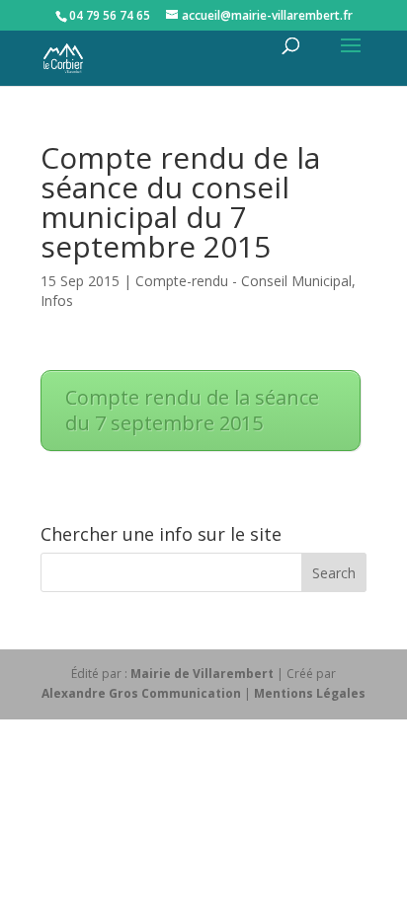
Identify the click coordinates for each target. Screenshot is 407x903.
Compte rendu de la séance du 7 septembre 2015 (192, 410)
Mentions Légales (310, 693)
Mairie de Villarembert (202, 673)
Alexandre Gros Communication (141, 693)
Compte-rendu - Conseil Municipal (243, 280)
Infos (57, 300)
